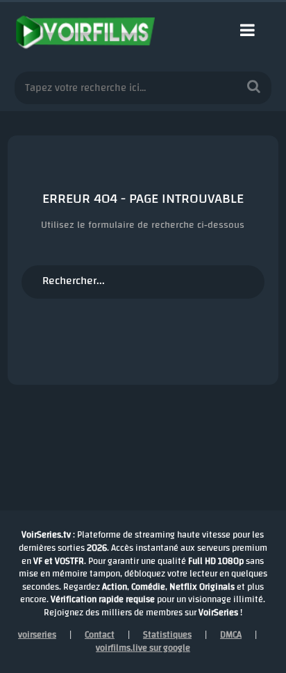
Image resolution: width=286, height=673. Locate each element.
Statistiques (167, 634)
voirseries (37, 634)
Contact (100, 634)
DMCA (231, 634)
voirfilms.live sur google (143, 648)
